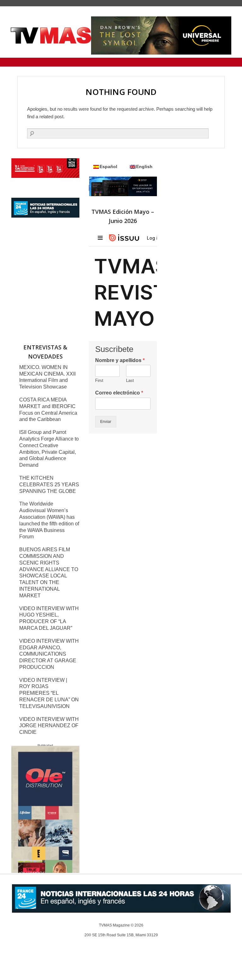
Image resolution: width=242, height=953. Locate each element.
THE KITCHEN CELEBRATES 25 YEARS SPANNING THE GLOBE (49, 484)
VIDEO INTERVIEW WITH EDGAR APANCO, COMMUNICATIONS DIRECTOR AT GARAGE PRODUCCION (49, 654)
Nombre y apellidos (120, 360)
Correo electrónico (119, 392)
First (99, 380)
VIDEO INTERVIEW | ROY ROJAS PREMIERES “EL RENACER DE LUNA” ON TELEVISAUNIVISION (49, 693)
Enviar (105, 421)
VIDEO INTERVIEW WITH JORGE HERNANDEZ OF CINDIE (49, 725)
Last (130, 380)
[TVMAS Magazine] (51, 35)
